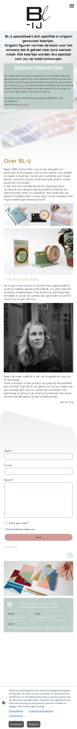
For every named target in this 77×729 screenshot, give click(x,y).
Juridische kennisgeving (41, 711)
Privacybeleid (16, 711)
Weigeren (34, 724)
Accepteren (16, 724)
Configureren (16, 715)
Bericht (8, 480)
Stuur (38, 537)
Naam (8, 450)
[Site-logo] (38, 17)
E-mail (8, 465)
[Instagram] (70, 555)
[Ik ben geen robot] (5, 523)
